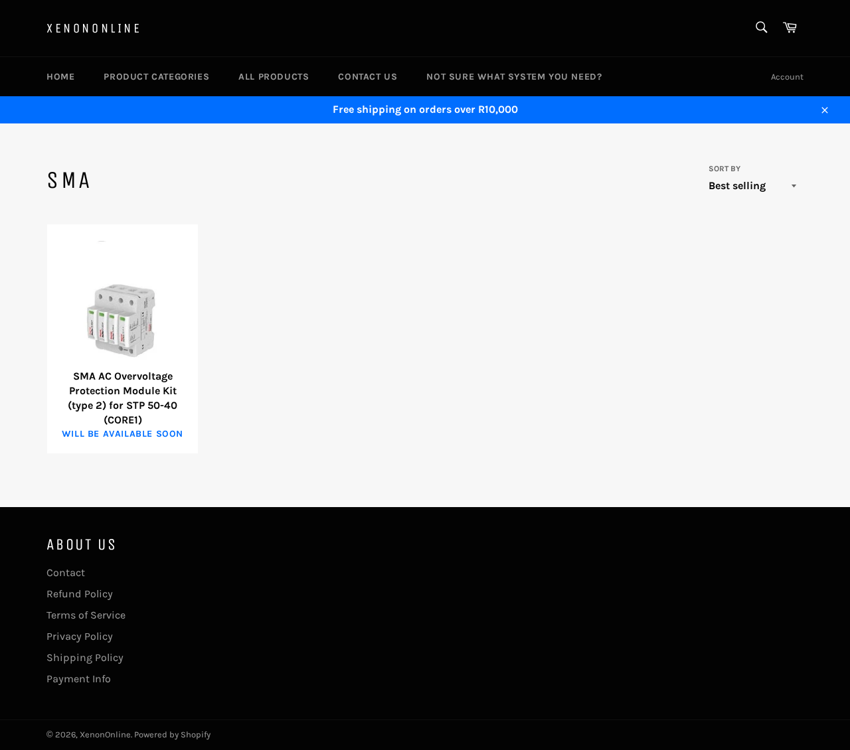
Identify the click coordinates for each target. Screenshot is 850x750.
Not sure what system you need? (514, 76)
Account (787, 77)
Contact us (367, 76)
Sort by (724, 168)
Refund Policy (79, 593)
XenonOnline (94, 28)
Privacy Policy (79, 636)
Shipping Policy (85, 657)
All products (273, 76)
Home (60, 76)
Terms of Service (86, 615)
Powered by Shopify (172, 734)
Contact (65, 572)
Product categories (156, 76)
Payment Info (78, 678)
